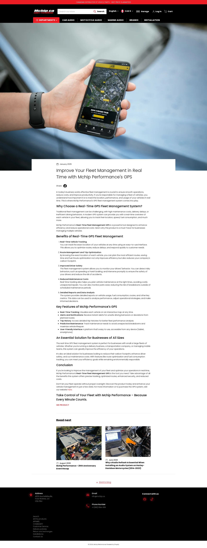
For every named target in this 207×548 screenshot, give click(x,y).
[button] (142, 11)
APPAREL (36, 521)
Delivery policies (40, 529)
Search (36, 516)
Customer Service (40, 526)
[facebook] (144, 499)
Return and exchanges (42, 531)
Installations (38, 534)
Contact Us (38, 536)
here (70, 389)
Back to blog (105, 482)
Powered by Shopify (113, 544)
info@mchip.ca (98, 496)
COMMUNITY (38, 524)
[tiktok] (152, 499)
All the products (39, 519)
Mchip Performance (100, 544)
